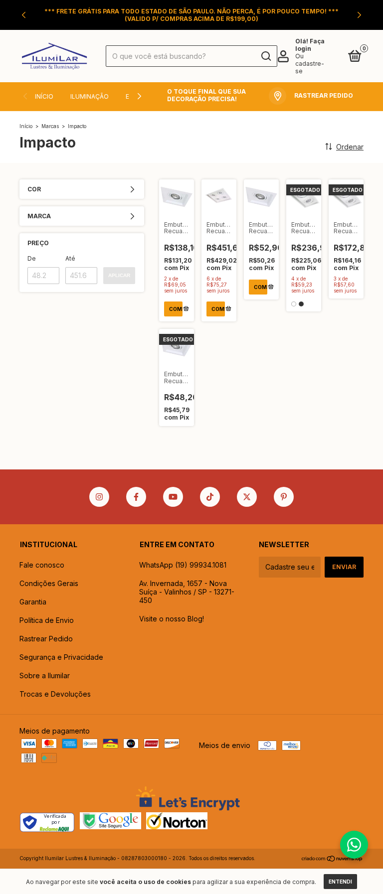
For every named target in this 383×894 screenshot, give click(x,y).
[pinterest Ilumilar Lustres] (284, 497)
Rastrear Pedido (46, 638)
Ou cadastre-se (309, 63)
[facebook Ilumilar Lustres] (136, 497)
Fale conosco (41, 565)
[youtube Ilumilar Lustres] (173, 497)
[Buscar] (265, 56)
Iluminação (89, 96)
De (31, 258)
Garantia (32, 601)
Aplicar (119, 275)
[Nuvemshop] (332, 859)
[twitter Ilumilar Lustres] (247, 497)
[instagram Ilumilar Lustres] (99, 497)
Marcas (50, 126)
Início (44, 96)
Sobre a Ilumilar (44, 675)
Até (70, 258)
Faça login (310, 44)
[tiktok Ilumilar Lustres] (210, 497)
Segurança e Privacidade (61, 657)
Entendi (340, 882)
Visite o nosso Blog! (171, 618)
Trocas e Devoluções (55, 694)
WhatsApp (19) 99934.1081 (182, 565)
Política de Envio (46, 620)
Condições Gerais (48, 583)
